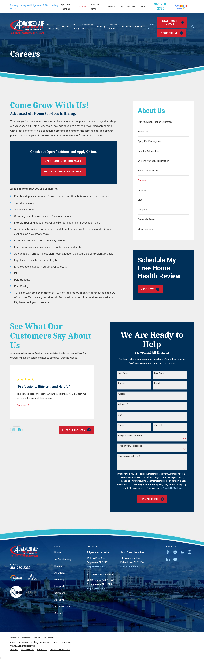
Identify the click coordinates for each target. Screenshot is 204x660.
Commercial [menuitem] (139, 26)
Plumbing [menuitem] (101, 26)
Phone (121, 383)
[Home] (27, 26)
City (120, 414)
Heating (58, 566)
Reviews (131, 6)
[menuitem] (163, 122)
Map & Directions (96, 566)
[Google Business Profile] (182, 552)
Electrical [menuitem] (126, 26)
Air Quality (59, 572)
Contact (143, 6)
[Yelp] (168, 552)
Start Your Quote (169, 22)
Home (57, 552)
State (121, 425)
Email (157, 383)
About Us (59, 599)
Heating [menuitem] (66, 26)
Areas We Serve (62, 606)
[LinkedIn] (168, 559)
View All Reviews (73, 429)
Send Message (149, 499)
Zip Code (158, 425)
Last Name (159, 373)
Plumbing (59, 579)
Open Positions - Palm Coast (63, 171)
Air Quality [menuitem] (76, 26)
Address (122, 394)
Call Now (147, 289)
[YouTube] (175, 559)
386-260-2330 (20, 568)
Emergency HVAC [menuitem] (87, 26)
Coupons (110, 6)
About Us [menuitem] (151, 26)
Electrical (59, 586)
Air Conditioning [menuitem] (53, 26)
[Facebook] (175, 552)
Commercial (60, 593)
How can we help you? (129, 456)
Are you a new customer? (131, 435)
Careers (82, 6)
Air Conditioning (62, 559)
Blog (121, 6)
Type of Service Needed (130, 446)
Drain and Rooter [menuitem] (113, 26)
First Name (123, 373)
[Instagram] (189, 552)
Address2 (123, 404)
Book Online (169, 33)
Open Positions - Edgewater (64, 161)
